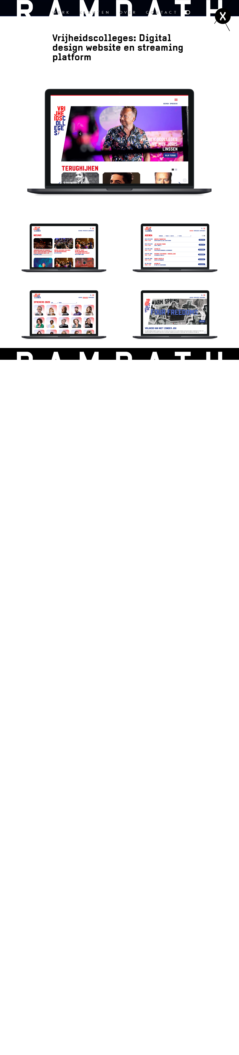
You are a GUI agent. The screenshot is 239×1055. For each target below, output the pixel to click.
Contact (162, 12)
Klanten (95, 12)
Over (128, 12)
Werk (61, 12)
